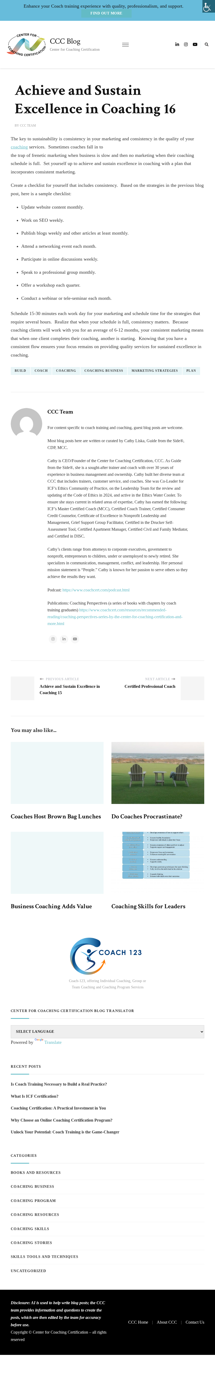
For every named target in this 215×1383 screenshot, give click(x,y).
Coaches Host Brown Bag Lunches (56, 816)
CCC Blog (65, 41)
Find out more (106, 13)
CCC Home (138, 1322)
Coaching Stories (31, 1243)
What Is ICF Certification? (34, 1096)
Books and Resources (36, 1173)
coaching (19, 146)
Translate (53, 1042)
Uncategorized (28, 1271)
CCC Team (28, 125)
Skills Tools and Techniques (44, 1257)
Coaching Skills (30, 1229)
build (20, 371)
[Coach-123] (107, 956)
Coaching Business (32, 1187)
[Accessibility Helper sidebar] (208, 6)
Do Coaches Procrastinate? (146, 816)
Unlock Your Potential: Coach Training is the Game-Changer (65, 1132)
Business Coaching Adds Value (51, 906)
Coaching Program (33, 1201)
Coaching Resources (35, 1215)
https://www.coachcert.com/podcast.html (96, 590)
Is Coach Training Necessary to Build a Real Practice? (59, 1084)
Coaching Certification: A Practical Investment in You (58, 1108)
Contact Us (195, 1322)
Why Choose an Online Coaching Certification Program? (61, 1120)
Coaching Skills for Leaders (148, 906)
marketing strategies (155, 371)
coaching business (103, 371)
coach (41, 371)
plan (191, 371)
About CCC (167, 1322)
